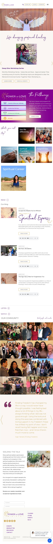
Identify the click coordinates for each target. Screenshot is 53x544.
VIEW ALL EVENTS (22, 87)
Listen (3, 316)
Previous (1, 71)
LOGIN (35, 4)
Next (52, 71)
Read (3, 208)
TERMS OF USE (7, 536)
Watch (4, 322)
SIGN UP (27, 4)
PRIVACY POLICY (16, 536)
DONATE (41, 4)
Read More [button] (24, 241)
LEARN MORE (8, 87)
